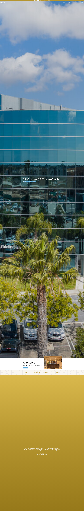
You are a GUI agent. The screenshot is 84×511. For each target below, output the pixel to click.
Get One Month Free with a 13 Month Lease (42, 0)
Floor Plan (69, 2)
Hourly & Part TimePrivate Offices (37, 372)
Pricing (82, 2)
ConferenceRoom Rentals (47, 372)
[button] (25, 181)
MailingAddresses (57, 372)
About (74, 2)
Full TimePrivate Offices (27, 372)
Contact (78, 2)
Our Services (64, 2)
